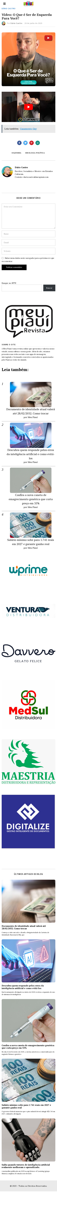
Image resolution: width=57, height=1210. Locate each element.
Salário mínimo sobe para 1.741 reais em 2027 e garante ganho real (26, 1106)
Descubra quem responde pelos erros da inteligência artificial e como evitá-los (31, 454)
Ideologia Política (35, 153)
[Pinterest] (31, 143)
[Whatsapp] (37, 143)
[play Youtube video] (28, 107)
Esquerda (16, 153)
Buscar (49, 288)
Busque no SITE (9, 283)
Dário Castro (16, 23)
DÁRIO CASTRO (8, 8)
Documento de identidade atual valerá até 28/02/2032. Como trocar (24, 927)
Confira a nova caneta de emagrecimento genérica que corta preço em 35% (31, 499)
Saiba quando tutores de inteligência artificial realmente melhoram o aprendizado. (26, 1166)
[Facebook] (19, 143)
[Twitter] (25, 143)
